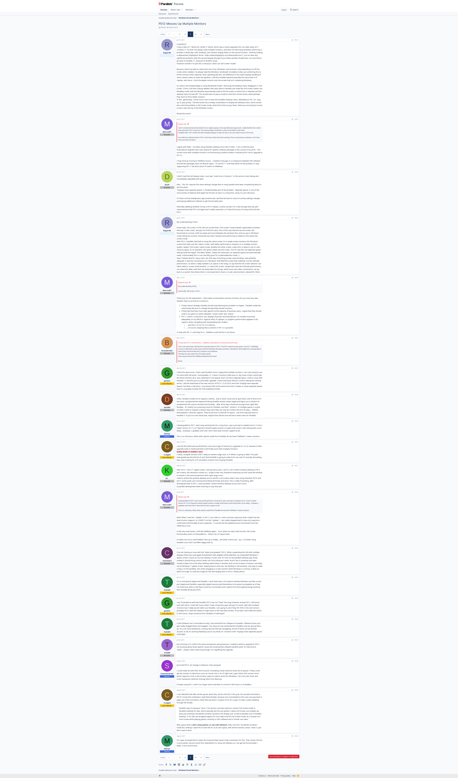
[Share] (292, 40)
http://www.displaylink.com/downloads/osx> (223, 55)
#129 (296, 421)
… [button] (174, 34)
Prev (163, 34)
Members (189, 9)
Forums (163, 9)
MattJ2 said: (182, 124)
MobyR (163, 27)
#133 (296, 548)
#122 (296, 119)
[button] (182, 10)
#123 (296, 172)
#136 (296, 619)
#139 (296, 690)
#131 (296, 466)
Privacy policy (285, 776)
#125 (296, 278)
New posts (162, 14)
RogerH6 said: (183, 282)
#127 (296, 368)
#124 (296, 218)
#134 (296, 577)
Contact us (262, 776)
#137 (296, 640)
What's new (175, 9)
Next (207, 34)
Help (293, 776)
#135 (296, 598)
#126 (296, 338)
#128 (296, 395)
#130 (296, 442)
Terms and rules (273, 776)
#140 (296, 736)
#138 (296, 661)
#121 (296, 40)
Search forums (173, 14)
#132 (296, 492)
